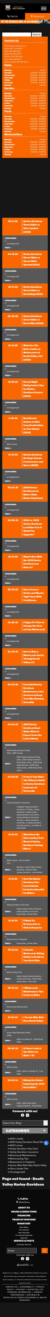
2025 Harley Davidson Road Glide (27, 1142)
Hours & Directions (24, 1211)
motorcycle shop (24, 979)
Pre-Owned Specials (23, 1235)
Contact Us (12, 1287)
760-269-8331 (15, 51)
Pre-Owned (24, 1230)
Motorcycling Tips (19, 1158)
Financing (24, 1215)
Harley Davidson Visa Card (24, 1148)
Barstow (21, 867)
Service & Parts (24, 1241)
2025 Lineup (16, 1145)
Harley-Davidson (24, 872)
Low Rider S (36, 825)
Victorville (32, 981)
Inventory (24, 1223)
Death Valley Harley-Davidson (17, 30)
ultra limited (37, 872)
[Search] (46, 1123)
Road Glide (21, 828)
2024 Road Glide (29, 1103)
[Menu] (44, 9)
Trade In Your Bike (24, 1219)
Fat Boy (30, 809)
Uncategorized (17, 1171)
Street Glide (32, 914)
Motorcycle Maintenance (23, 1155)
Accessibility (27, 1287)
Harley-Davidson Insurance (24, 1152)
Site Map (20, 1289)
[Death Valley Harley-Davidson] (15, 7)
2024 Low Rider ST (25, 1039)
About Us (24, 1207)
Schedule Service (24, 1244)
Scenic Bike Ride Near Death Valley (28, 1165)
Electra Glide (32, 870)
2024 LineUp (16, 1138)
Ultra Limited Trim (19, 1168)
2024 (19, 1071)
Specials (24, 1238)
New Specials (24, 1232)
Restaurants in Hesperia (22, 1162)
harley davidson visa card (28, 911)
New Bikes (24, 1227)
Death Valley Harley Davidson (29, 909)
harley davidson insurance (28, 815)
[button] (46, 1143)
